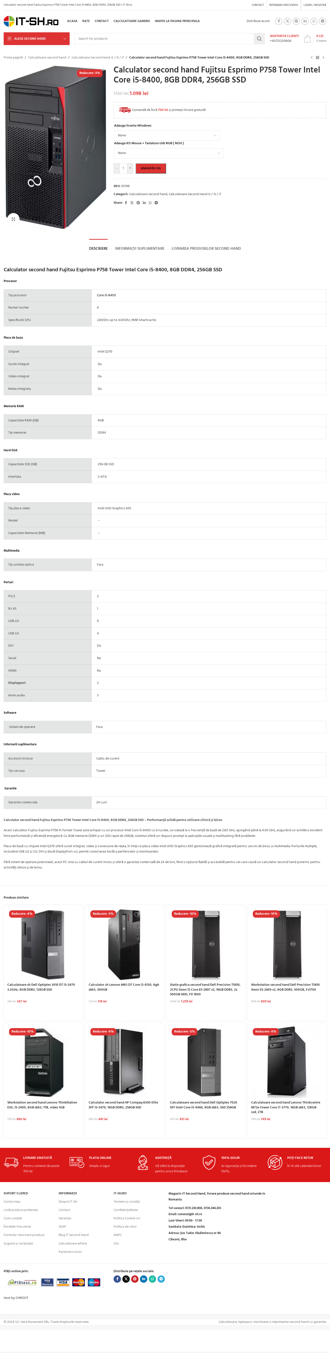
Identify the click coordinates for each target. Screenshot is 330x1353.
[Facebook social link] (278, 21)
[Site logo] (31, 21)
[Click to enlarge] (13, 219)
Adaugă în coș (151, 168)
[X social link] (287, 21)
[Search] (259, 38)
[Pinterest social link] (296, 21)
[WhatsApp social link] (314, 21)
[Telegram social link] (322, 21)
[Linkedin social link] (305, 21)
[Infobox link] (284, 39)
